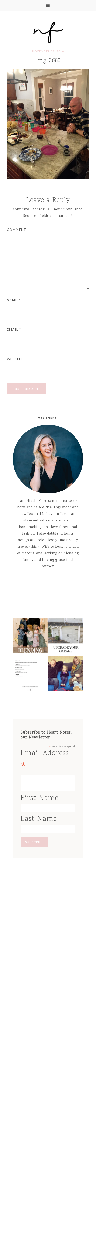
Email (14, 329)
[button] (48, 5)
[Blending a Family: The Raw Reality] (30, 636)
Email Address (45, 761)
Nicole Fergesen (48, 32)
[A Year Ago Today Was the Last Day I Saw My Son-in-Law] (65, 675)
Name (13, 300)
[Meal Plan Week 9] (30, 675)
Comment (16, 230)
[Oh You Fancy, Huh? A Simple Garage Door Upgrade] (65, 636)
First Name (39, 798)
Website (15, 359)
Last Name (39, 819)
